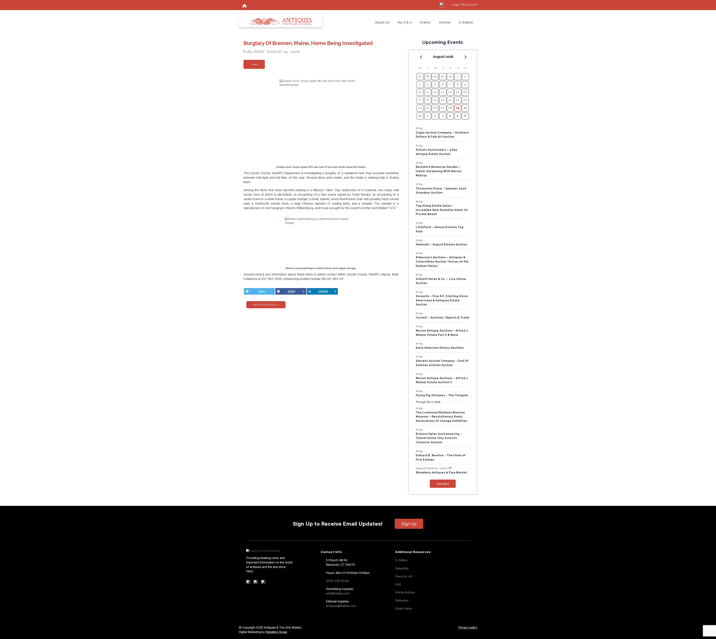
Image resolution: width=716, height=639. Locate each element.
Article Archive (405, 592)
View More (442, 484)
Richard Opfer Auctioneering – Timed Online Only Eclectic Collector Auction (439, 438)
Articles (445, 22)
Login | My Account (464, 4)
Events (425, 22)
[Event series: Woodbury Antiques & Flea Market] (450, 468)
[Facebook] (249, 582)
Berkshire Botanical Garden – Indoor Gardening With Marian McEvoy (438, 171)
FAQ (398, 584)
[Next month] (465, 57)
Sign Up (409, 523)
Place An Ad (403, 576)
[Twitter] (257, 582)
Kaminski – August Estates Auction (441, 244)
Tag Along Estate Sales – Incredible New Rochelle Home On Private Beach (442, 210)
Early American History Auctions (440, 347)
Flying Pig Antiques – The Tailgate (442, 395)
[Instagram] (264, 582)
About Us (382, 22)
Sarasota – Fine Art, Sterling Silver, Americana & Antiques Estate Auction (442, 300)
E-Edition (466, 22)
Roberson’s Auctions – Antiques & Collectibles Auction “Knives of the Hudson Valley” (442, 261)
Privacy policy (467, 627)
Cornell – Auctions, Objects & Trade (442, 317)
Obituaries (402, 600)
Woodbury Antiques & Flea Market (441, 472)
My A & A (405, 22)
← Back (254, 64)
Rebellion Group (276, 632)
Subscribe (402, 568)
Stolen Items (403, 608)
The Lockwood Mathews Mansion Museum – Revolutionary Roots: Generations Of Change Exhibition (441, 416)
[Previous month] (421, 57)
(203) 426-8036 (337, 581)
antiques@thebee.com (341, 606)
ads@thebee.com (338, 593)
